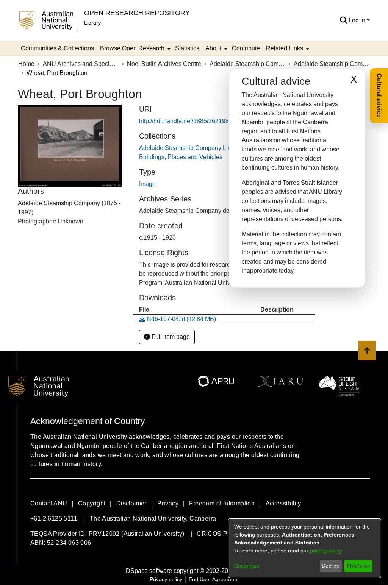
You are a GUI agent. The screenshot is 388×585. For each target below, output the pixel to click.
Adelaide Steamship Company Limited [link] (247, 64)
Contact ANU (48, 503)
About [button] (213, 48)
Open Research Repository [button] (137, 13)
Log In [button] (358, 20)
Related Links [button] (284, 48)
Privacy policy (166, 579)
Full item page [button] (170, 337)
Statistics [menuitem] (187, 48)
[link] (177, 319)
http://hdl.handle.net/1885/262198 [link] (184, 121)
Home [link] (26, 64)
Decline (331, 566)
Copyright (92, 503)
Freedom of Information (222, 503)
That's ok (358, 566)
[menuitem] (134, 48)
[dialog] (304, 548)
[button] (343, 20)
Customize (247, 566)
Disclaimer (131, 503)
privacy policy (326, 551)
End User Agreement (214, 579)
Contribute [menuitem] (246, 48)
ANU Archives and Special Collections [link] (81, 64)
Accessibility (283, 503)
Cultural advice (379, 95)
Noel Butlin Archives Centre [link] (164, 64)
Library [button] (92, 23)
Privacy (167, 503)
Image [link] (147, 184)
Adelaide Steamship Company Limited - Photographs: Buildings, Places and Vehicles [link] (331, 64)
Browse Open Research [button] (132, 48)
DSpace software (149, 571)
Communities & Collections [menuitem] (57, 48)
